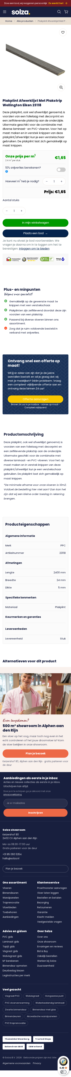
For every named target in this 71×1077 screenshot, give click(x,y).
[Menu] (5, 12)
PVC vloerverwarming (17, 1002)
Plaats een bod (33, 233)
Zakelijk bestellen (47, 956)
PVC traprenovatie (15, 1023)
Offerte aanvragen (35, 399)
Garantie (42, 912)
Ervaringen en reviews (50, 946)
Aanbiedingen (11, 917)
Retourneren (44, 907)
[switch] (63, 1072)
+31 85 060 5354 (12, 854)
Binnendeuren (10, 893)
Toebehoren (10, 912)
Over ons (42, 937)
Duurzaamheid (45, 965)
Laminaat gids (11, 941)
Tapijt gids (9, 946)
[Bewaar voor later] (63, 32)
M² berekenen (11, 961)
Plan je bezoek (35, 753)
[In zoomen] (61, 87)
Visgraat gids (10, 951)
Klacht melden (45, 917)
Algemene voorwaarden (17, 1063)
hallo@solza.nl (11, 858)
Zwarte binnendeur (16, 1009)
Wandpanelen (11, 897)
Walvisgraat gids (12, 956)
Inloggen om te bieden (34, 249)
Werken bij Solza (46, 961)
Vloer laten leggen (48, 893)
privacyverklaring (12, 794)
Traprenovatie (11, 902)
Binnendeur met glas (44, 1009)
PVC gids (8, 937)
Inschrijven (35, 812)
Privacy (37, 1063)
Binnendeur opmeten (15, 965)
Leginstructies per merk (16, 975)
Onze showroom (46, 941)
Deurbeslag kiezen (13, 970)
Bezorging (43, 902)
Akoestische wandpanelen (42, 1016)
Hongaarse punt (54, 996)
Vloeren (7, 888)
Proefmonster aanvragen (52, 888)
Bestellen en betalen (49, 897)
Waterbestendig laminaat (50, 1002)
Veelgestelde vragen (49, 921)
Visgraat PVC (12, 996)
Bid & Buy (42, 951)
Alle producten (25, 21)
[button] (59, 12)
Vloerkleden (9, 907)
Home (8, 21)
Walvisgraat (32, 996)
